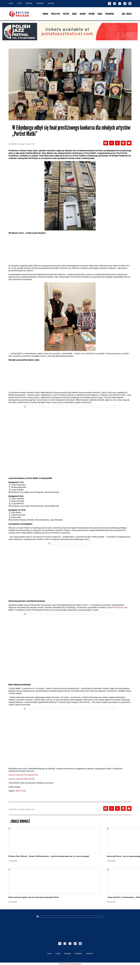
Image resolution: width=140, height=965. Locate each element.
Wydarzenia (109, 13)
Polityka (66, 13)
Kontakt (51, 3)
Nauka (100, 13)
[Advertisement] (70, 250)
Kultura (83, 13)
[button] (105, 143)
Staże (19, 3)
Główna (45, 13)
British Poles (21, 791)
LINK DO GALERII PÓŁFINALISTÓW (23, 775)
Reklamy (29, 3)
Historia (92, 13)
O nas (11, 3)
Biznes (74, 13)
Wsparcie (40, 3)
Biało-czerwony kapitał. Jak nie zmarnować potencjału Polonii (34, 897)
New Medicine (118, 608)
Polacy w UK (55, 13)
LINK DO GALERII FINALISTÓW (21, 779)
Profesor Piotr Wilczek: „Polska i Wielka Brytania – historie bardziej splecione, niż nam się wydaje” (49, 856)
